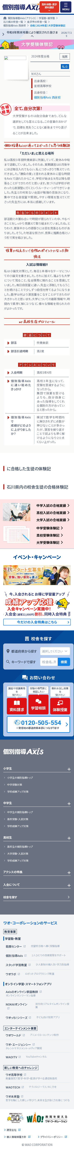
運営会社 (11, 1130)
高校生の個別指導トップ (20, 846)
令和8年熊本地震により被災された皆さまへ (39, 34)
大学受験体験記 (47, 542)
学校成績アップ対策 (17, 791)
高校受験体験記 (47, 535)
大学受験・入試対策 (17, 853)
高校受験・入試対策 (17, 819)
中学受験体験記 (47, 528)
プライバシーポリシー (51, 1137)
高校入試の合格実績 (51, 512)
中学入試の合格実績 (51, 505)
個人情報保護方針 (16, 1137)
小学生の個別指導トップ (20, 777)
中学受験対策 (14, 784)
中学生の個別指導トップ (20, 812)
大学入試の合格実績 (51, 519)
